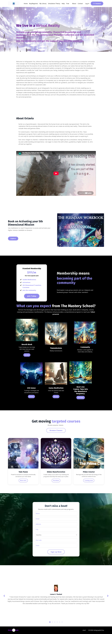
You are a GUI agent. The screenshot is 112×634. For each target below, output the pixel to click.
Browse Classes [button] (56, 430)
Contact (80, 3)
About (74, 3)
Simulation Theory (54, 3)
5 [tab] (59, 622)
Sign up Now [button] (56, 552)
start (84, 630)
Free (67, 3)
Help (63, 3)
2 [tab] (52, 622)
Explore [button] (13, 238)
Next (108, 595)
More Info (23, 480)
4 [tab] (57, 622)
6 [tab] (62, 622)
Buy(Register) (33, 3)
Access (27, 355)
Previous (4, 595)
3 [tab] (55, 622)
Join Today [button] (31, 296)
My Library (42, 3)
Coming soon (89, 480)
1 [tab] (50, 622)
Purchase (81, 397)
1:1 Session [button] (97, 3)
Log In (87, 3)
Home (26, 3)
